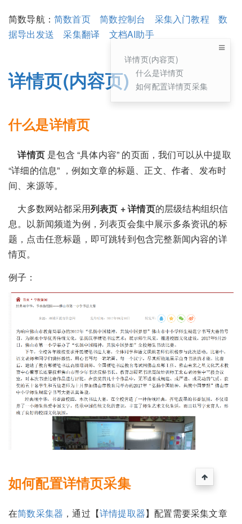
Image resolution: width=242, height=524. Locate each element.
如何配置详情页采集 (172, 86)
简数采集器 (40, 513)
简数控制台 (122, 18)
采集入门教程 (182, 18)
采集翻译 (81, 34)
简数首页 (72, 18)
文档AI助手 (131, 34)
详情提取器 (122, 513)
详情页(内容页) (151, 59)
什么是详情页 (159, 72)
